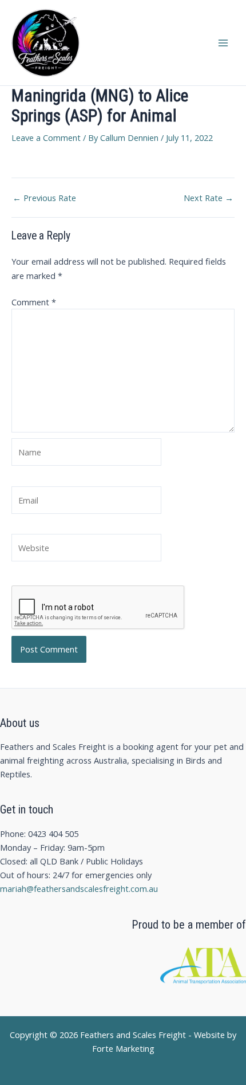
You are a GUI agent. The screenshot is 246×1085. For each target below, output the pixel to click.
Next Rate (208, 198)
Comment (33, 302)
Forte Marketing (123, 1048)
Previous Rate (44, 198)
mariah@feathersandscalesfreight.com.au (79, 888)
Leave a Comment (46, 137)
